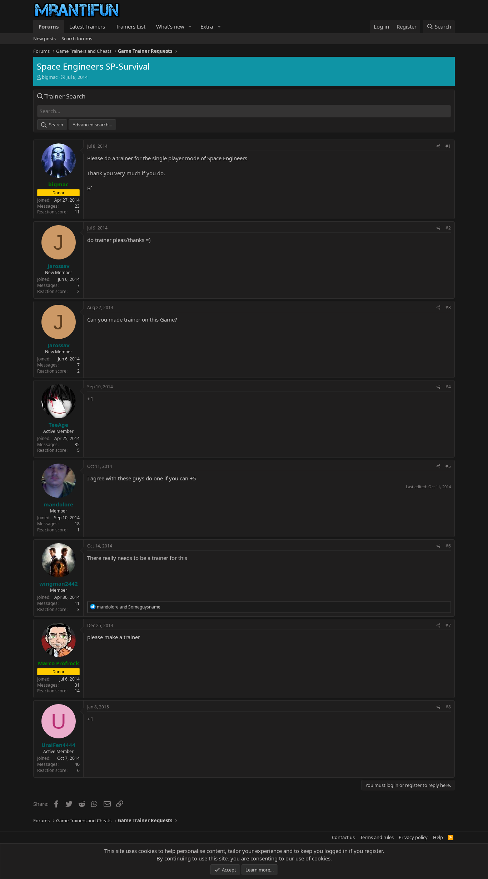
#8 (448, 707)
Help (438, 837)
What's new (170, 26)
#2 (448, 228)
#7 (448, 625)
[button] (190, 26)
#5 (448, 466)
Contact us (343, 837)
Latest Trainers (87, 26)
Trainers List (130, 26)
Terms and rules (377, 837)
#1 (448, 146)
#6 (448, 546)
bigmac (50, 77)
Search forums (76, 38)
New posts (44, 38)
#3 (448, 307)
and (128, 607)
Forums (49, 26)
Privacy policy (413, 837)
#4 (448, 387)
